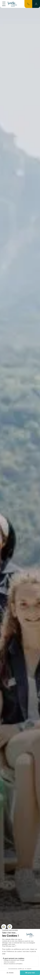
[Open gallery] (3, 926)
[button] (36, 4)
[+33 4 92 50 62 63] (28, 4)
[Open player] (9, 926)
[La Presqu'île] (13, 4)
